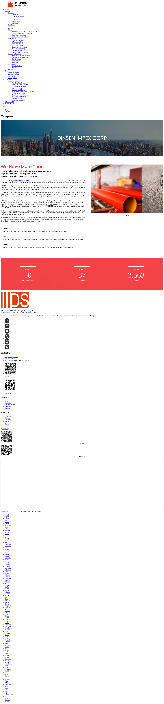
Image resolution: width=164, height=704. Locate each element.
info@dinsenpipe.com (11, 357)
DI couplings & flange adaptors (21, 57)
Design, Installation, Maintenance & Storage (21, 91)
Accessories (11, 64)
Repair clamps (16, 59)
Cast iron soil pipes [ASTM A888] (22, 33)
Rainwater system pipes (19, 35)
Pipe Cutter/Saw (17, 66)
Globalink (15, 23)
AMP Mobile (32, 312)
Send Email (4, 430)
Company (11, 13)
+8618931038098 (10, 358)
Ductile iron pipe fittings (19, 47)
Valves (14, 67)
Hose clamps (16, 61)
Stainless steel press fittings (20, 52)
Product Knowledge (14, 81)
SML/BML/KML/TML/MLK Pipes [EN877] (25, 31)
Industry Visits (12, 78)
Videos (10, 26)
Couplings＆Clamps (11, 404)
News (6, 71)
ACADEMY (8, 79)
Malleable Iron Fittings (19, 86)
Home (6, 110)
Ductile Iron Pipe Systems (20, 84)
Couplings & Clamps (14, 54)
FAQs (18, 19)
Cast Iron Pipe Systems (19, 83)
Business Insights (13, 73)
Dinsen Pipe (15, 14)
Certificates (11, 25)
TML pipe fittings (17, 45)
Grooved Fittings (17, 88)
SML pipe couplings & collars (21, 55)
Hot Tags (15, 312)
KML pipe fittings (17, 43)
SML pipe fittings (17, 40)
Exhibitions (11, 76)
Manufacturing (20, 16)
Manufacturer (9, 416)
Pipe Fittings (12, 38)
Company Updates (14, 74)
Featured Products (6, 312)
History (18, 18)
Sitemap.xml (23, 312)
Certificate (8, 419)
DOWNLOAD (9, 103)
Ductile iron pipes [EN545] (20, 37)
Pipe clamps (15, 62)
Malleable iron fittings (18, 49)
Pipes (10, 30)
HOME (7, 9)
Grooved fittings (17, 50)
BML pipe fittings (17, 42)
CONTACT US (9, 102)
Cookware (11, 69)
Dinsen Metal (16, 21)
